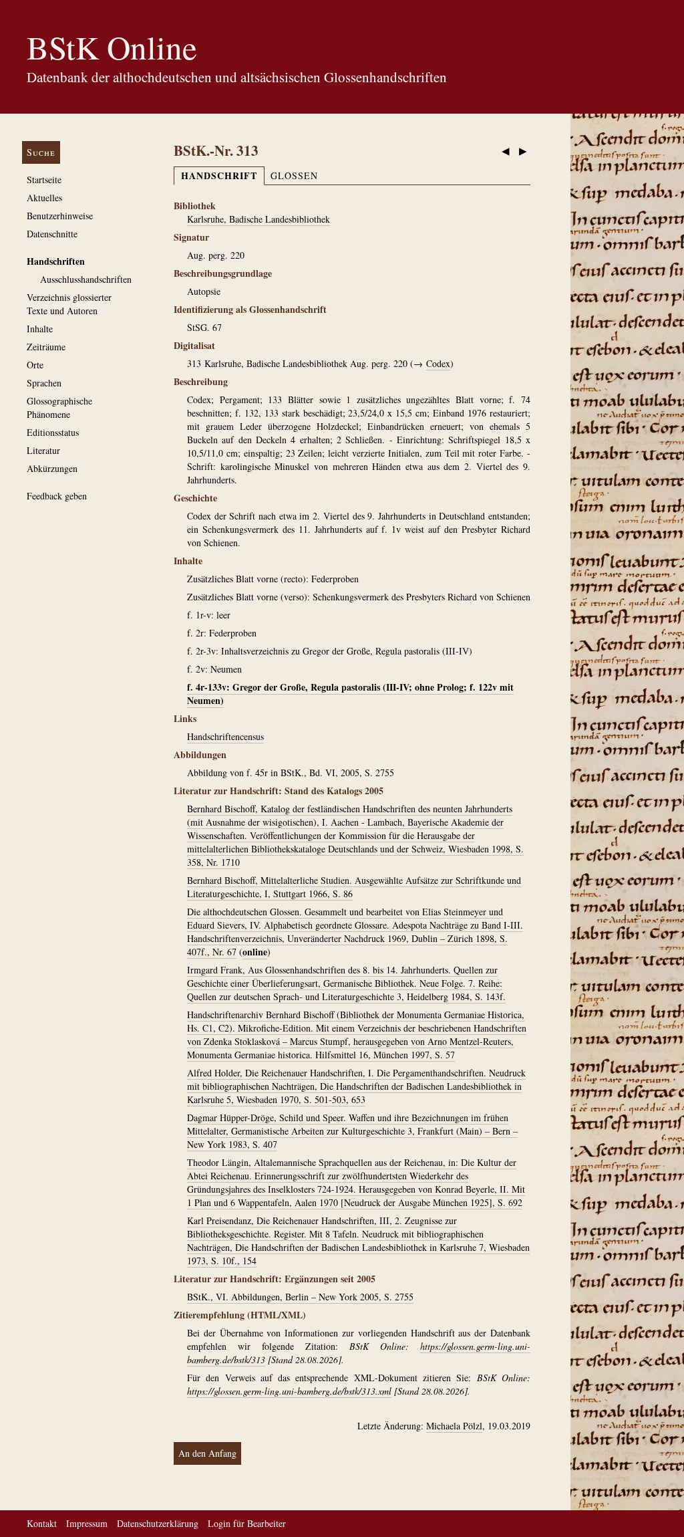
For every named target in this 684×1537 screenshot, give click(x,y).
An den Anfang (207, 1453)
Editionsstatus (53, 432)
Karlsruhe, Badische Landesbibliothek (258, 219)
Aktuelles (44, 197)
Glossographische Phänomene (59, 407)
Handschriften (56, 261)
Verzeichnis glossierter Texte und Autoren (69, 304)
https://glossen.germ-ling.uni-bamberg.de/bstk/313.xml (289, 1391)
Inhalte (40, 328)
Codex (438, 363)
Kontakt (42, 1523)
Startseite (44, 179)
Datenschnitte (52, 233)
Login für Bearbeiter (247, 1523)
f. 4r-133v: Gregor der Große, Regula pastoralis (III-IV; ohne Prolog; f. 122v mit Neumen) (350, 693)
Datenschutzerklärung (157, 1523)
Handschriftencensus (225, 736)
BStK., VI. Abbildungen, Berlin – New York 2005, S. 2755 (300, 1296)
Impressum (87, 1523)
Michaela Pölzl (454, 1425)
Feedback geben (57, 495)
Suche (41, 152)
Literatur (43, 450)
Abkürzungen (52, 468)
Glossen (294, 175)
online (254, 952)
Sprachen (44, 382)
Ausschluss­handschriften (86, 279)
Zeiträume (46, 346)
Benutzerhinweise (60, 215)
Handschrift (219, 175)
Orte (35, 364)
